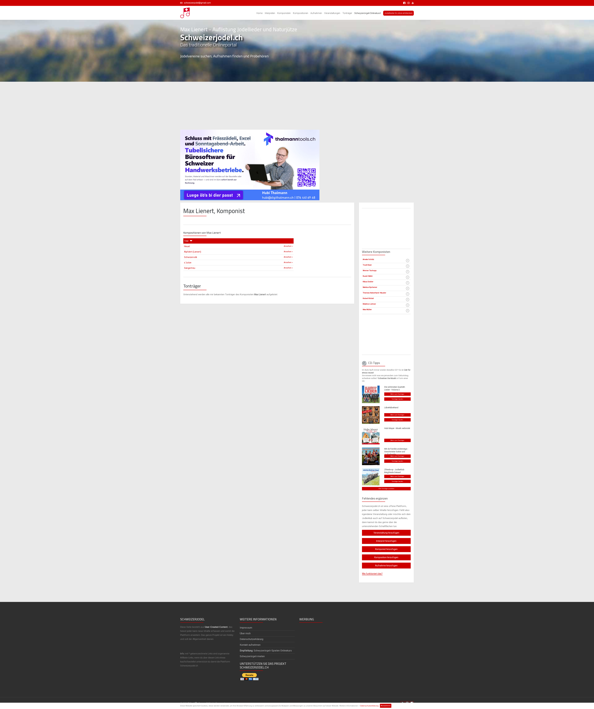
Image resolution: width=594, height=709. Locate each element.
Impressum (246, 627)
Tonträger (347, 13)
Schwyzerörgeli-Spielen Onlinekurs (266, 650)
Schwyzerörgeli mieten (252, 656)
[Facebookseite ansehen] (404, 3)
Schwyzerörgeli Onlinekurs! (367, 13)
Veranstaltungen (332, 13)
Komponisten (284, 13)
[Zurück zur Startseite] (185, 12)
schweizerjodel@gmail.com (197, 3)
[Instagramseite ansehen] (408, 3)
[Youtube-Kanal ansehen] (412, 3)
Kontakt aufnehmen (250, 644)
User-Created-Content (216, 627)
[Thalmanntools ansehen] (249, 163)
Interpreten (270, 13)
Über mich (245, 633)
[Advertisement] (297, 105)
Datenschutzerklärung (369, 706)
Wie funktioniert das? (372, 573)
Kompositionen (300, 13)
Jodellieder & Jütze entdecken (398, 13)
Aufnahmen (316, 13)
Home (259, 13)
